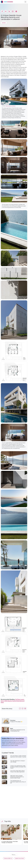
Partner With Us (8, 858)
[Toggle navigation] (25, 2)
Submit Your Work (19, 858)
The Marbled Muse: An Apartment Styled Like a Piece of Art (18, 782)
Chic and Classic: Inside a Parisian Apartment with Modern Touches (18, 756)
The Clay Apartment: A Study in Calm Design (17, 761)
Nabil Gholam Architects (10, 105)
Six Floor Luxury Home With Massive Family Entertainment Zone (12, 701)
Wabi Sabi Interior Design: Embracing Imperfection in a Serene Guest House (17, 777)
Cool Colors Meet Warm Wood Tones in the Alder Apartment (17, 771)
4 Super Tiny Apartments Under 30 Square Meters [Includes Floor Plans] (18, 767)
